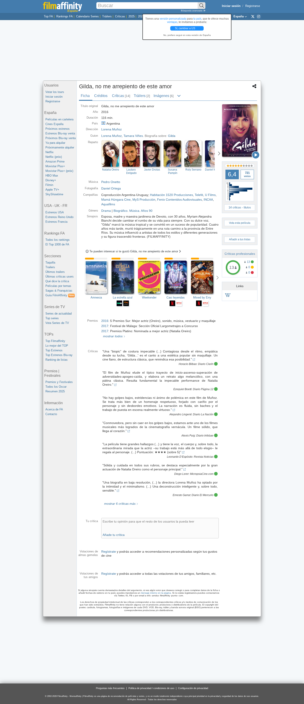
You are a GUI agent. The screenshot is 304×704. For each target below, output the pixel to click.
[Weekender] (151, 277)
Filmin (49, 185)
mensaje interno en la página (156, 593)
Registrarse (252, 6)
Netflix (49, 152)
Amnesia (96, 297)
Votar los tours (54, 92)
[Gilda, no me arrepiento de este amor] (240, 130)
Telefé (199, 195)
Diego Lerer (181, 474)
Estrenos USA (54, 212)
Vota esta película (239, 222)
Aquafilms (108, 204)
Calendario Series (87, 16)
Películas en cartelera (59, 119)
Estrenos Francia (56, 221)
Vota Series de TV (57, 323)
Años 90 (146, 210)
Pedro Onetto (110, 182)
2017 (104, 326)
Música (134, 210)
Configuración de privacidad (193, 688)
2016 (104, 321)
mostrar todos (112, 336)
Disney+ (50, 180)
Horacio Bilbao (188, 364)
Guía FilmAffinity (59, 295)
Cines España (54, 124)
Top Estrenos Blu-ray (59, 355)
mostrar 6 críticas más (119, 503)
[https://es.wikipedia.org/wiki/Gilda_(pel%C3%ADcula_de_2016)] (228, 296)
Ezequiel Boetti (182, 389)
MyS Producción (143, 199)
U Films (210, 195)
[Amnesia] (98, 277)
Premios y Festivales (59, 382)
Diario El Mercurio (202, 495)
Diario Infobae (204, 435)
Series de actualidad (58, 313)
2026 (141, 16)
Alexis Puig (188, 435)
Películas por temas (58, 286)
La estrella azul (122, 297)
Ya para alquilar (55, 142)
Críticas (120, 16)
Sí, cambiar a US (185, 28)
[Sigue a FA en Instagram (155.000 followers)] (258, 16)
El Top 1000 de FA (57, 244)
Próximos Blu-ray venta (60, 138)
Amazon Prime (55, 161)
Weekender (149, 297)
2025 (131, 16)
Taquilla (50, 262)
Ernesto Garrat (181, 495)
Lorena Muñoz (111, 136)
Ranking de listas (56, 359)
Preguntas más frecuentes (110, 688)
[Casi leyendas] (177, 277)
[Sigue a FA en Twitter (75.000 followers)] (252, 16)
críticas (237, 207)
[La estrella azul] (124, 277)
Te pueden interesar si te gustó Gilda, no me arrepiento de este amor (134, 251)
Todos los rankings (57, 239)
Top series (52, 318)
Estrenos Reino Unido (59, 217)
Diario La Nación (203, 414)
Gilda (171, 136)
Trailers (50, 267)
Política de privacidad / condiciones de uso (151, 688)
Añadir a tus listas (239, 239)
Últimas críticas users (59, 276)
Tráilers (107, 16)
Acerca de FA (54, 409)
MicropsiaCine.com (201, 474)
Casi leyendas (175, 297)
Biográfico (120, 210)
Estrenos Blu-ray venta (60, 133)
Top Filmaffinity (55, 341)
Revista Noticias (203, 456)
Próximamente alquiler (59, 147)
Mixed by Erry (202, 297)
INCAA (208, 199)
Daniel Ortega (111, 188)
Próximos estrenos (57, 128)
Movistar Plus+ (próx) (59, 171)
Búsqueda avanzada (192, 10)
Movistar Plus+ (55, 166)
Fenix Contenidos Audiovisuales (179, 199)
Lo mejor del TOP (56, 345)
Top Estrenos (54, 350)
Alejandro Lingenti (180, 414)
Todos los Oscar (56, 386)
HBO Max (51, 175)
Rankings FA (64, 16)
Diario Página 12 (203, 389)
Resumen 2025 (55, 391)
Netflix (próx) (53, 157)
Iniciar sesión (54, 96)
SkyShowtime (54, 194)
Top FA (48, 16)
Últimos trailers (55, 272)
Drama (106, 210)
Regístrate (108, 551)
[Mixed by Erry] (204, 277)
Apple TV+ (52, 189)
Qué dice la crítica (57, 281)
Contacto (51, 414)
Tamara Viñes (133, 136)
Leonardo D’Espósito (180, 456)
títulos (247, 207)
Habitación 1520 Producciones (171, 195)
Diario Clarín (205, 364)
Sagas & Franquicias (58, 290)
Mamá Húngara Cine (116, 199)
